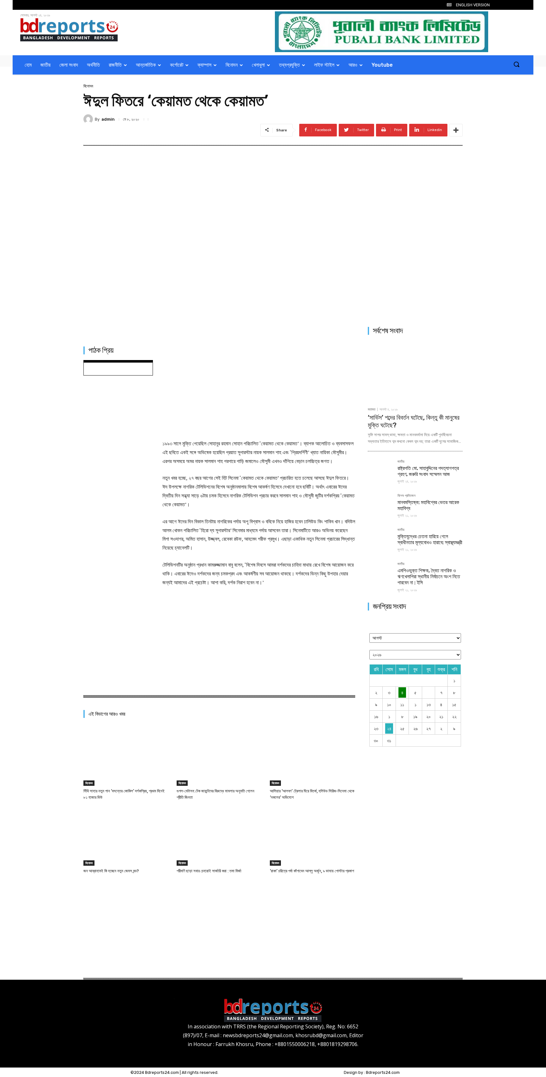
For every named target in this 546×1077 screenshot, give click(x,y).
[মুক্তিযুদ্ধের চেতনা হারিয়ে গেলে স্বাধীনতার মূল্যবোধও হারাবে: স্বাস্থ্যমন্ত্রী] (380, 540)
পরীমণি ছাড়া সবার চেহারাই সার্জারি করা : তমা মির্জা (209, 871)
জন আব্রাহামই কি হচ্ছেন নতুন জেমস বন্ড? (111, 871)
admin (108, 119)
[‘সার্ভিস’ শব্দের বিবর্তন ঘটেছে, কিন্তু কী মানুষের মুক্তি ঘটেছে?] (415, 371)
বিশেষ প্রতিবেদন (406, 496)
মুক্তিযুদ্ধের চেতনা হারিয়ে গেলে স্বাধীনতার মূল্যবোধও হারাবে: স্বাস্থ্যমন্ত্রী (429, 539)
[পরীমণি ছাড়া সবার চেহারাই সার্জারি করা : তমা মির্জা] (219, 836)
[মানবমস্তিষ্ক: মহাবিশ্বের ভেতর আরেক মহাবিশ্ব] (380, 506)
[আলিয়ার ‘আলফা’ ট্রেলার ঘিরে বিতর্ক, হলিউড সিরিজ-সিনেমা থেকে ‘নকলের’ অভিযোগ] (312, 756)
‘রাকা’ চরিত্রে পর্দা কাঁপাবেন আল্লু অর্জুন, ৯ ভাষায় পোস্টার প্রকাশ (312, 871)
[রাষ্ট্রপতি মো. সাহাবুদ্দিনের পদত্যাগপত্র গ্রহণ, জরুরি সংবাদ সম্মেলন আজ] (380, 472)
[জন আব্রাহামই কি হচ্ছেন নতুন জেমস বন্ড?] (126, 836)
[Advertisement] (258, 388)
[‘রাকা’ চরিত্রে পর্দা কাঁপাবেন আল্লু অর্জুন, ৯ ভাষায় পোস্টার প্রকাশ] (312, 836)
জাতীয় (400, 462)
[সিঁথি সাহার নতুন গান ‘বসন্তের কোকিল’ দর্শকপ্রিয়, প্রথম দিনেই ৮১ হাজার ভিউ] (126, 756)
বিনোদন (88, 86)
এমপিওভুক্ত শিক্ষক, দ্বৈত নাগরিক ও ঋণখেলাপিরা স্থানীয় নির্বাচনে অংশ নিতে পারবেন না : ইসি (428, 577)
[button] (516, 64)
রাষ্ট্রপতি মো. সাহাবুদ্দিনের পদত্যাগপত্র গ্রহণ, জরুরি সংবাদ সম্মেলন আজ (428, 471)
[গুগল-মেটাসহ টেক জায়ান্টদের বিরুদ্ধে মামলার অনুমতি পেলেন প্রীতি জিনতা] (219, 756)
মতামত (371, 409)
